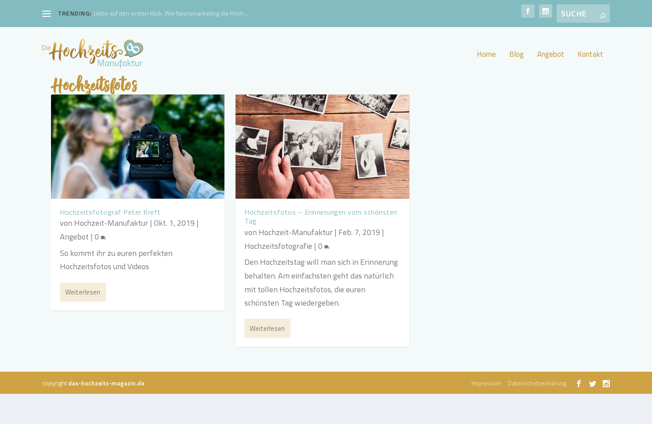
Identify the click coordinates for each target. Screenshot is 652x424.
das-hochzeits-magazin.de (106, 383)
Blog (516, 55)
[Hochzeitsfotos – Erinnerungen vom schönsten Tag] (322, 146)
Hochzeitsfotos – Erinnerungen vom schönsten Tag (320, 217)
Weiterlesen (82, 292)
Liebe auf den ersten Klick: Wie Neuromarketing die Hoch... (171, 13)
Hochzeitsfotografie (278, 246)
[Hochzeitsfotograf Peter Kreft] (137, 146)
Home (486, 55)
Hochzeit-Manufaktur (111, 223)
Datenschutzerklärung (537, 383)
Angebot (550, 55)
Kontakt (590, 55)
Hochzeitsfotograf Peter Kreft (110, 212)
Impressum (486, 383)
